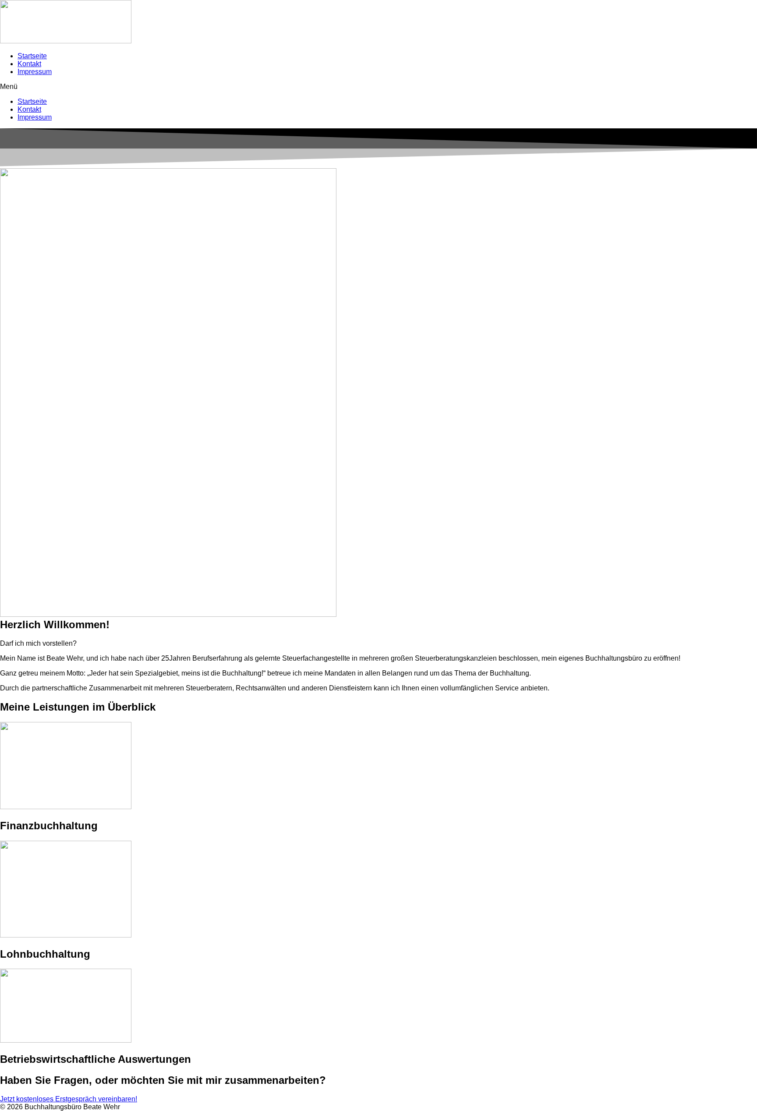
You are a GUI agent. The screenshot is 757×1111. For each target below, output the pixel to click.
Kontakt (29, 63)
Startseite (32, 56)
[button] (378, 87)
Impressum (35, 71)
